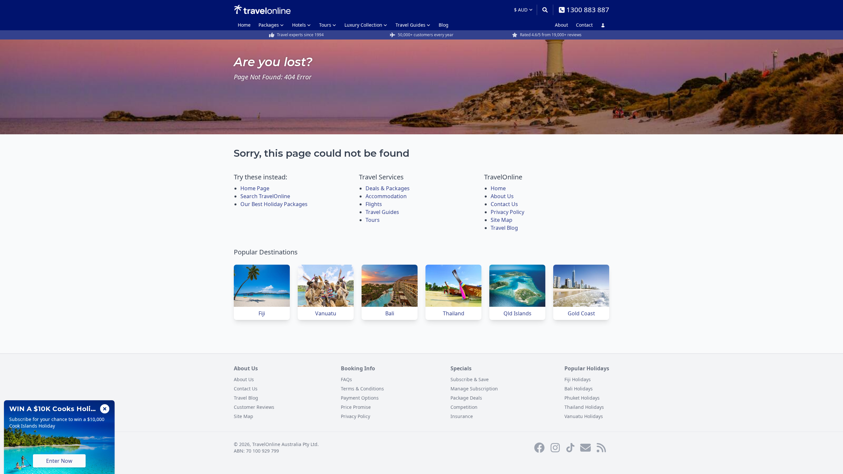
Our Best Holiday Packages (274, 204)
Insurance (461, 416)
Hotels (299, 25)
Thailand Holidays (584, 407)
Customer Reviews (254, 407)
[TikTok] (570, 447)
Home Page (254, 188)
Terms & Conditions (362, 388)
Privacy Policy (507, 212)
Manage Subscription (474, 388)
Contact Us (504, 204)
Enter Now (59, 460)
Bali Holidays (578, 388)
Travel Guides (410, 25)
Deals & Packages (388, 188)
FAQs (346, 379)
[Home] (262, 9)
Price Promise (356, 407)
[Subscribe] (585, 447)
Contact (584, 25)
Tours (325, 25)
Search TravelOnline (265, 196)
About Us (502, 196)
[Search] (545, 10)
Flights (374, 204)
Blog (444, 25)
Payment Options (360, 398)
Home (244, 25)
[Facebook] (539, 447)
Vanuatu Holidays (583, 416)
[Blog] (601, 447)
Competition (463, 407)
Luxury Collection (363, 25)
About (561, 25)
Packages (268, 25)
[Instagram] (555, 447)
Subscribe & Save (469, 379)
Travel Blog (504, 227)
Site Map (501, 220)
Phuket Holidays (582, 398)
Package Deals (466, 398)
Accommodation (386, 196)
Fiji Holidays (577, 379)
